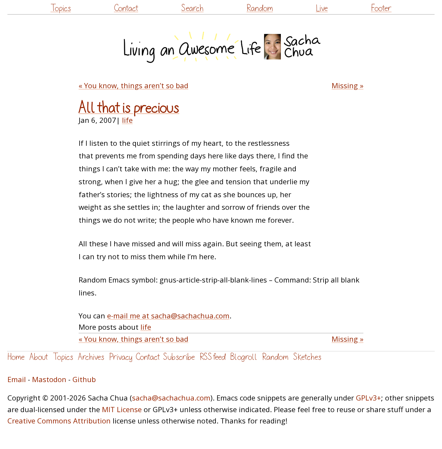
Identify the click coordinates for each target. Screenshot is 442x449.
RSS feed (213, 357)
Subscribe (179, 357)
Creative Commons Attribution (59, 420)
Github (84, 379)
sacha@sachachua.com (171, 397)
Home (16, 357)
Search (192, 8)
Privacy (120, 357)
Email (16, 379)
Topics (60, 8)
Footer (381, 8)
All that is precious (129, 108)
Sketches (307, 357)
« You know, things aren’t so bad (133, 85)
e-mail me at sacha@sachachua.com (168, 315)
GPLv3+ (368, 397)
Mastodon (49, 379)
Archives (91, 357)
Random (260, 8)
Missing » (347, 85)
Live (322, 8)
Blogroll (243, 357)
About (38, 357)
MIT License (122, 409)
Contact (126, 8)
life (127, 120)
